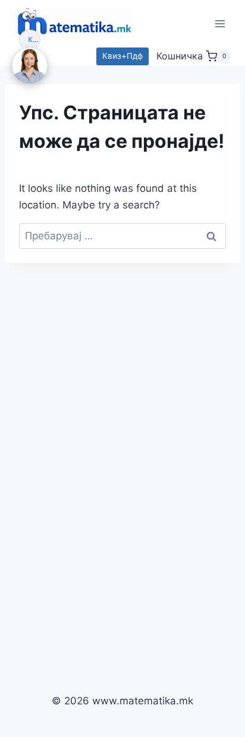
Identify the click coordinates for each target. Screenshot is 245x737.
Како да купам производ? (34, 39)
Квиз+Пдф (122, 56)
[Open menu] (220, 23)
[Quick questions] (30, 18)
